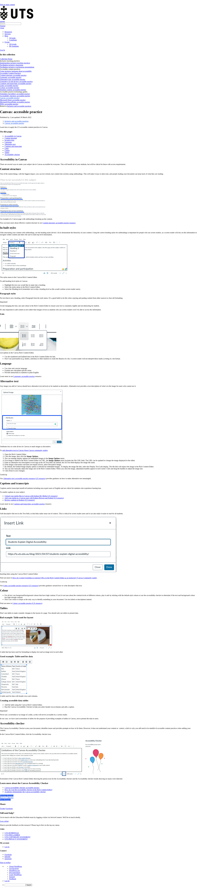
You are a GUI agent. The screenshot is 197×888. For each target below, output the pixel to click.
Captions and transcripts (13, 146)
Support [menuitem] (12, 877)
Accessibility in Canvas (13, 136)
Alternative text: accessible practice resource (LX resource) (24, 478)
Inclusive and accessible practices (19, 106)
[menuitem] (101, 885)
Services (8, 34)
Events (7, 42)
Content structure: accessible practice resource (59, 223)
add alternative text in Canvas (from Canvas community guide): (25, 450)
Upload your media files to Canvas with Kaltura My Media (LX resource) (31, 496)
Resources (8, 32)
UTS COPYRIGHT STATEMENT (17, 837)
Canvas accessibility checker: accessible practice (22, 788)
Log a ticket (4, 821)
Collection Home (6, 59)
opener (2, 21)
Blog (6, 36)
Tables (7, 153)
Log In (2, 50)
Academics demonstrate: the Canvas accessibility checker (25, 792)
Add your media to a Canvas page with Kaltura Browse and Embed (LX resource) (34, 498)
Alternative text (10, 144)
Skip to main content (7, 5)
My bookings (14, 46)
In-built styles (9, 140)
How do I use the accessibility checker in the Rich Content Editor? (28, 790)
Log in (7, 847)
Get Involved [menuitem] (14, 868)
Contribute (13, 40)
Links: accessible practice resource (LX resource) (21, 586)
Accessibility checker (12, 155)
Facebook (9, 809)
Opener (2, 26)
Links (7, 148)
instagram (8, 859)
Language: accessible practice (24, 376)
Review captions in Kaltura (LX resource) (20, 500)
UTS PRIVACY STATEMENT (16, 839)
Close (2, 28)
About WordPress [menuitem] (15, 866)
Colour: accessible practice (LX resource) (27, 603)
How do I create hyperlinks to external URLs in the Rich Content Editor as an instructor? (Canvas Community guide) (54, 578)
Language (8, 142)
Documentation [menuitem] (14, 873)
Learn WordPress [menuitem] (15, 875)
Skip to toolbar (5, 863)
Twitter (2, 809)
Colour (7, 150)
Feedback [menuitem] (12, 879)
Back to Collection (6, 798)
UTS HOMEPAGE (12, 833)
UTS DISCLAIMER (12, 835)
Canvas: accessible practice (14, 123)
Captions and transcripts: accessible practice (29, 504)
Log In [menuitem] (7, 881)
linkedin (7, 857)
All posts (12, 38)
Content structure (11, 138)
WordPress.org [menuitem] (14, 871)
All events (12, 44)
